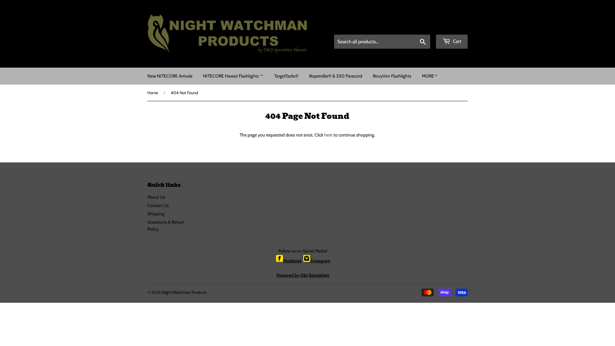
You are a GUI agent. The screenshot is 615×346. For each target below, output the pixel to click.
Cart (456, 41)
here (328, 135)
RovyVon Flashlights (392, 76)
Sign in (423, 26)
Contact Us (158, 205)
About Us (156, 197)
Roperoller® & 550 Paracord (335, 76)
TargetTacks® (286, 76)
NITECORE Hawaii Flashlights (231, 76)
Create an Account (453, 26)
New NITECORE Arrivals (170, 76)
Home (152, 92)
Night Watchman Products (184, 292)
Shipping (155, 214)
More (428, 76)
